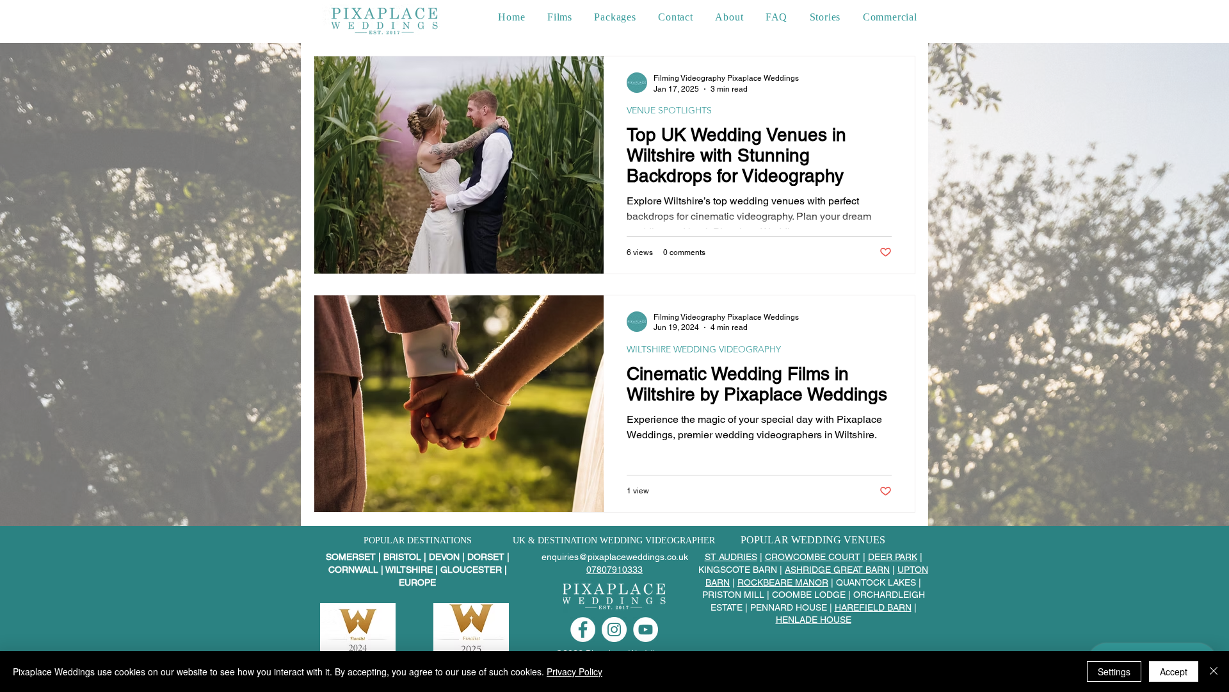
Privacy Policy (574, 671)
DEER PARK (892, 557)
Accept (1173, 671)
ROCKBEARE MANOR (782, 582)
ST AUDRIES (731, 557)
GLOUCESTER (471, 569)
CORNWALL (353, 569)
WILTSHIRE (409, 569)
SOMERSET (352, 557)
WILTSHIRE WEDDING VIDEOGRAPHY (704, 349)
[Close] (1213, 671)
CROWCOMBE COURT (812, 557)
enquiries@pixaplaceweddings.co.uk (615, 557)
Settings (1114, 671)
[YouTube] (645, 629)
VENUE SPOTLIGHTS (669, 110)
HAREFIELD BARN (873, 607)
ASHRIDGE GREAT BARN (837, 569)
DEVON (444, 557)
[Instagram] (614, 629)
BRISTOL (402, 557)
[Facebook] (582, 629)
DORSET (487, 557)
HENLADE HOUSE (813, 619)
